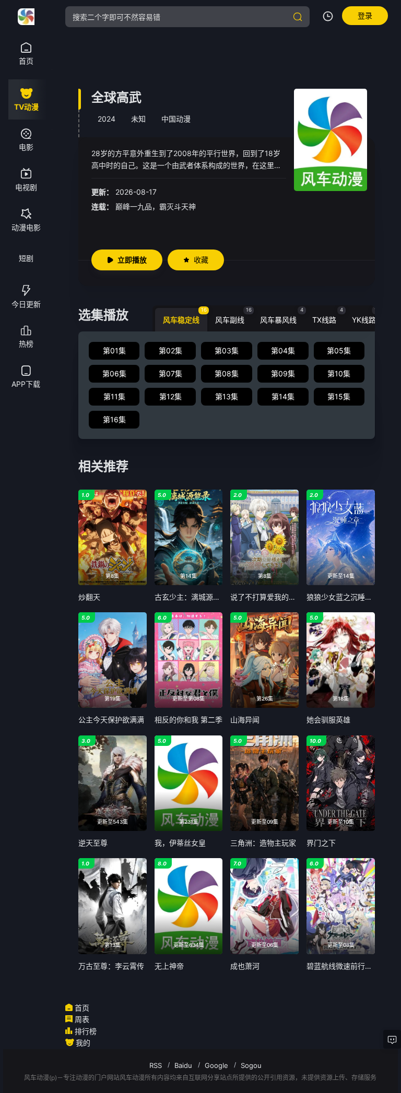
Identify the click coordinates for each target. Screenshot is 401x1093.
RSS (155, 1065)
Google (216, 1065)
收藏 (201, 259)
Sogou (251, 1065)
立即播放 (132, 259)
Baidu (183, 1065)
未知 (138, 118)
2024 (106, 118)
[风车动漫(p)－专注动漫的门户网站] (26, 16)
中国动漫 (176, 118)
